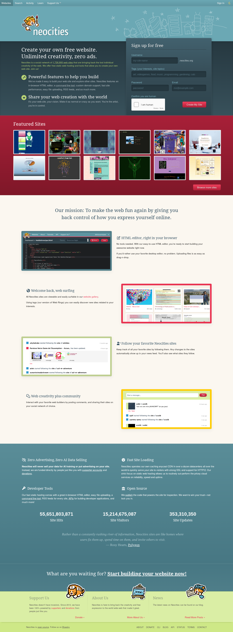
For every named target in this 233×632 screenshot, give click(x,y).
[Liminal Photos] (99, 142)
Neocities (30, 627)
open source (43, 627)
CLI (158, 627)
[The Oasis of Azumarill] (29, 168)
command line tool (65, 85)
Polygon (134, 545)
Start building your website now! (147, 573)
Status (181, 627)
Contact (202, 627)
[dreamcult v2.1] (170, 142)
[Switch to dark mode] (229, 3)
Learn (40, 3)
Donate (79, 617)
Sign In (220, 3)
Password (136, 82)
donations (27, 473)
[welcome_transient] (64, 168)
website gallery (90, 296)
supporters (56, 607)
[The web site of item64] (29, 142)
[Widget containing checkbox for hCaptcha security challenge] (148, 105)
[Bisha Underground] (170, 168)
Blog (165, 627)
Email (175, 82)
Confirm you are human (143, 96)
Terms (191, 627)
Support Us (53, 3)
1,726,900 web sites (63, 62)
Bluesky (66, 627)
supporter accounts (92, 470)
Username (136, 54)
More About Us (135, 617)
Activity (30, 3)
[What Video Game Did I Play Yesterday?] (99, 168)
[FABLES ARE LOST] (135, 168)
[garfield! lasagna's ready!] (205, 168)
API (172, 627)
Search (18, 3)
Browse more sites (207, 187)
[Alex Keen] (135, 142)
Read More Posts (194, 617)
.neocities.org (186, 60)
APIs (71, 498)
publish (129, 494)
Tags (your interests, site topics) (148, 68)
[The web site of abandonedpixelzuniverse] (64, 142)
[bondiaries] (205, 142)
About (140, 627)
